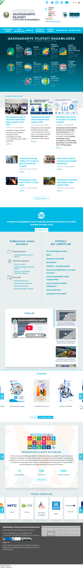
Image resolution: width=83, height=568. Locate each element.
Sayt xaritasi (7, 535)
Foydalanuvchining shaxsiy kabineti (23, 256)
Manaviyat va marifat (55, 259)
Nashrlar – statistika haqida (58, 266)
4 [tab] (44, 490)
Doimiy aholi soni (53, 290)
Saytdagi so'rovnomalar (56, 294)
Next (81, 394)
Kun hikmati (51, 262)
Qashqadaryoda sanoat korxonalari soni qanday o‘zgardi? (66, 119)
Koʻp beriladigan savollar (56, 251)
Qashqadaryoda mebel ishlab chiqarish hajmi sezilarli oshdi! (40, 119)
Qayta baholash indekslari (23, 283)
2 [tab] (40, 490)
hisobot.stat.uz (55, 21)
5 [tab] (46, 490)
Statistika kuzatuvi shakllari (23, 289)
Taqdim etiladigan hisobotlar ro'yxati (24, 268)
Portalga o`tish (41, 230)
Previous (2, 394)
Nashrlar (29, 30)
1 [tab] (38, 490)
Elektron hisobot (20, 264)
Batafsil (33, 417)
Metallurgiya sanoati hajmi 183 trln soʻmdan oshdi (28, 182)
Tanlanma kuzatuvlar (21, 286)
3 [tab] (42, 490)
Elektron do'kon (46, 417)
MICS (48, 255)
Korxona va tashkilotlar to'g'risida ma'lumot (22, 272)
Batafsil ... (9, 144)
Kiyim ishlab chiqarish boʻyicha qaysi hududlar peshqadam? (67, 161)
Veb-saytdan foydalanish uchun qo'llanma (25, 535)
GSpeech (9, 567)
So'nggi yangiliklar (19, 127)
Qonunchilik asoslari (21, 281)
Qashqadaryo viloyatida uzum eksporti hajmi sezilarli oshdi (67, 182)
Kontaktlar (73, 30)
